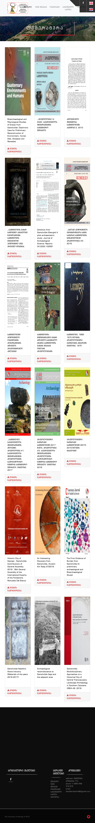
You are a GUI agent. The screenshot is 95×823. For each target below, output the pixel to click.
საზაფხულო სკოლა (68, 8)
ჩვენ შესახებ (41, 7)
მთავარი (28, 7)
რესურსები (55, 7)
